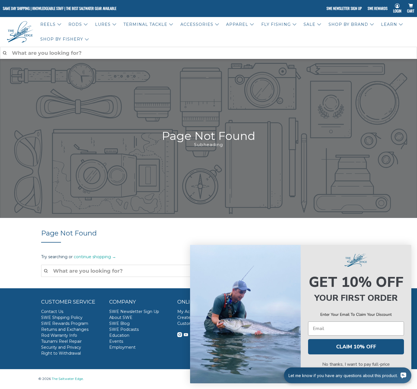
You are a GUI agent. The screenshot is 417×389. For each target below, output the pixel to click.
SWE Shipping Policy (62, 317)
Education (119, 335)
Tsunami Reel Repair (61, 341)
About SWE (120, 317)
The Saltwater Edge (67, 379)
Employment (122, 347)
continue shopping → (95, 256)
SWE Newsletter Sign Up (344, 8)
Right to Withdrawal (61, 353)
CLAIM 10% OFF (356, 346)
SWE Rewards (377, 8)
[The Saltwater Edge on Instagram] (179, 335)
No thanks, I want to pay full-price (356, 364)
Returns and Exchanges (65, 329)
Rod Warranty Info (59, 335)
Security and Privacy (61, 347)
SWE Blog (119, 323)
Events (116, 341)
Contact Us (52, 311)
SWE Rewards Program (64, 323)
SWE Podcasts (124, 329)
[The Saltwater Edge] (20, 32)
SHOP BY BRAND (348, 24)
